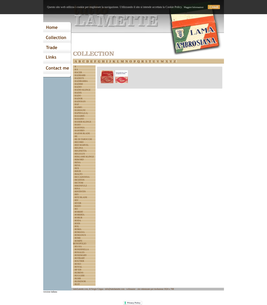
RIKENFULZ (81, 185)
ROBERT (79, 212)
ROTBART (80, 258)
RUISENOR (80, 281)
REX (77, 168)
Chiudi (214, 7)
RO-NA (78, 246)
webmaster (130, 289)
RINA (77, 188)
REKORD (79, 159)
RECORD (79, 142)
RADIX (78, 93)
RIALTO (78, 174)
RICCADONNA (82, 177)
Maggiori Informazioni (193, 7)
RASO (78, 124)
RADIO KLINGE (82, 90)
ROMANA (80, 232)
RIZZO (78, 206)
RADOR (78, 98)
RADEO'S (79, 78)
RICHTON (79, 180)
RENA (78, 162)
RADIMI (79, 84)
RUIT (77, 284)
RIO (76, 194)
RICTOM (79, 183)
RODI (77, 223)
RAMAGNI (80, 110)
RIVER (78, 203)
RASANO (79, 119)
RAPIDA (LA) (81, 113)
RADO (78, 95)
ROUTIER (79, 261)
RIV (76, 200)
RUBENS (79, 272)
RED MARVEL (82, 145)
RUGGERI (79, 275)
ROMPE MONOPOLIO (79, 242)
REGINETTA (81, 151)
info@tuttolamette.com (114, 289)
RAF (77, 104)
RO (76, 209)
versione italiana (50, 291)
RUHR (78, 278)
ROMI (77, 238)
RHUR (78, 171)
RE (76, 136)
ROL (77, 226)
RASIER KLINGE (83, 122)
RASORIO (79, 130)
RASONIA (80, 127)
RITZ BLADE (81, 197)
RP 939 (78, 270)
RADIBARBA (81, 81)
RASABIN (79, 116)
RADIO (78, 87)
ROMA (78, 229)
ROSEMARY (81, 255)
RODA (78, 220)
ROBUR (78, 217)
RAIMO (78, 107)
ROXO (78, 264)
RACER (78, 72)
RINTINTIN (80, 191)
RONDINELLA (82, 249)
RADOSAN (80, 101)
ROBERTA (79, 215)
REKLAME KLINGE (84, 156)
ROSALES (79, 252)
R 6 (76, 69)
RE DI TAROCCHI (83, 139)
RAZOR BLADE (82, 133)
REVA (77, 165)
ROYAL (78, 267)
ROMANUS (80, 235)
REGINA (79, 148)
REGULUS (80, 153)
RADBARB (80, 75)
